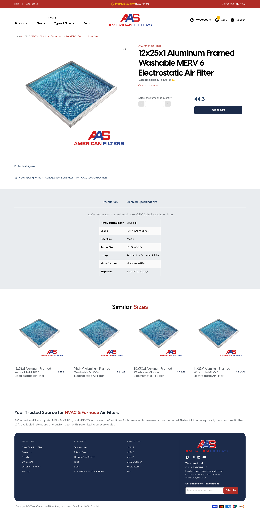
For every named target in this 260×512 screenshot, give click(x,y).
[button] (125, 49)
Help (16, 4)
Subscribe (231, 490)
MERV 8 (130, 448)
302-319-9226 (238, 4)
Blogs (76, 467)
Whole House (133, 467)
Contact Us (32, 4)
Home (17, 36)
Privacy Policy (81, 452)
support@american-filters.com (208, 471)
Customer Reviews (31, 467)
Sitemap (26, 472)
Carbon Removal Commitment (89, 472)
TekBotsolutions (94, 506)
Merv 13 (130, 457)
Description (110, 202)
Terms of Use (80, 448)
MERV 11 (130, 452)
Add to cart (218, 110)
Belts (87, 23)
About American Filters (32, 448)
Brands (19, 23)
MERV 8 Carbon (134, 462)
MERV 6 (26, 36)
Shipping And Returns (84, 457)
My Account (27, 462)
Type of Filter (62, 23)
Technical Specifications (141, 202)
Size (39, 23)
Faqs (76, 462)
